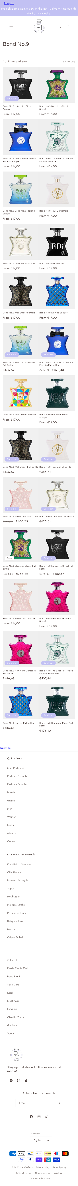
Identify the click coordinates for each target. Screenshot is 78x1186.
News (10, 825)
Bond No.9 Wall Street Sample (19, 313)
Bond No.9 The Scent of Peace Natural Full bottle (56, 672)
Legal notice (60, 1172)
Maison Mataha (16, 904)
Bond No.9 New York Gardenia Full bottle (19, 672)
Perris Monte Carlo (18, 968)
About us (12, 833)
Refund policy (59, 1167)
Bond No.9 (13, 976)
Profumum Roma (17, 913)
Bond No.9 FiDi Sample (51, 263)
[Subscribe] (59, 1103)
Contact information (40, 1178)
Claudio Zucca (15, 1017)
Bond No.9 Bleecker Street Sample (53, 107)
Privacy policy (43, 1167)
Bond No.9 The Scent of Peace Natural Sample (56, 160)
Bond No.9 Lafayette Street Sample (17, 107)
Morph (11, 929)
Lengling (12, 1009)
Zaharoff (12, 960)
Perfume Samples (17, 784)
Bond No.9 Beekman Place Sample (53, 416)
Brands (11, 792)
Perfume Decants (17, 776)
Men (9, 809)
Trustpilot (9, 3)
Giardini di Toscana (19, 864)
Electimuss (13, 1001)
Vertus (11, 1033)
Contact (11, 841)
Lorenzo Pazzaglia (17, 880)
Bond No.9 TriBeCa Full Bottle (55, 467)
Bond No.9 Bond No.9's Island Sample (19, 212)
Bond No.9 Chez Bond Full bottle (57, 516)
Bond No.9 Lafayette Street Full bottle (56, 567)
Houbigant (13, 896)
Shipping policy (42, 1172)
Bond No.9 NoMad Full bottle (18, 723)
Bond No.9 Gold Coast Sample (19, 618)
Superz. (11, 888)
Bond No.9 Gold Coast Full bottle (20, 516)
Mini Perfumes (15, 768)
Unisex (11, 800)
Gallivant (12, 1025)
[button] (11, 26)
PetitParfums (26, 1167)
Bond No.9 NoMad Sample (53, 313)
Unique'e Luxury (16, 921)
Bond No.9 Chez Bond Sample (19, 263)
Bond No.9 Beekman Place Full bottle (56, 724)
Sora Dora (13, 984)
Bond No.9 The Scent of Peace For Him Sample (19, 160)
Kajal (10, 992)
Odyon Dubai (15, 937)
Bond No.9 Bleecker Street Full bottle (19, 567)
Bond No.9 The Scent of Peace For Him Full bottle (56, 363)
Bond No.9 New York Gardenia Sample (55, 620)
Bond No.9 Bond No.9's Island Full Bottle (19, 363)
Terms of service (24, 1172)
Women (11, 817)
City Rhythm (14, 872)
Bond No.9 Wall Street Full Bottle (20, 467)
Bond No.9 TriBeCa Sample (53, 211)
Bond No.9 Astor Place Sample (19, 415)
